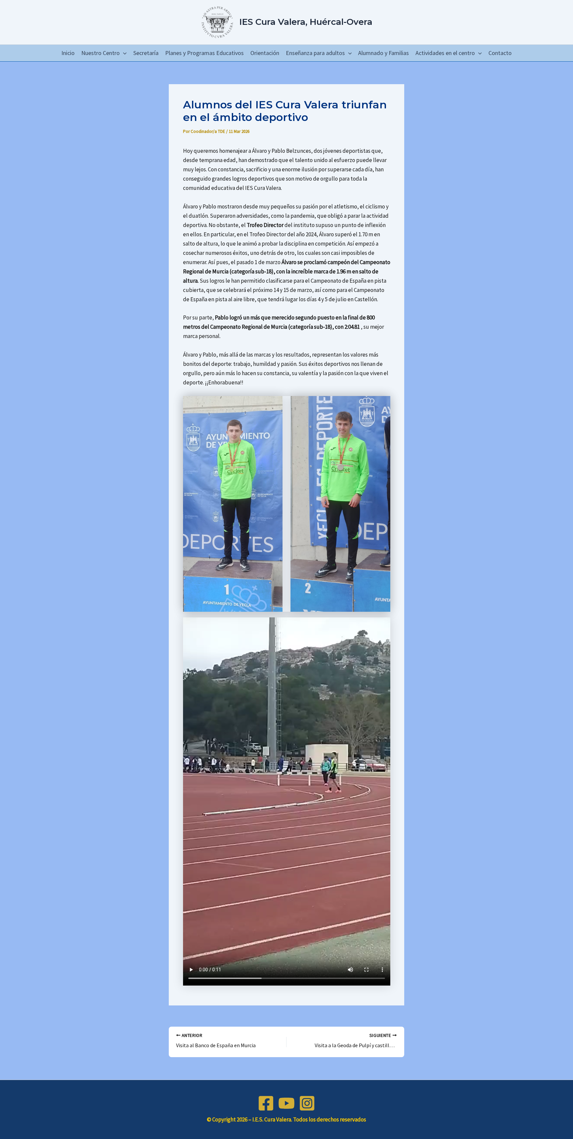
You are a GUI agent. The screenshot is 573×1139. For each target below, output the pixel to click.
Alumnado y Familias (383, 53)
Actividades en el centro (445, 53)
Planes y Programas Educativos (204, 53)
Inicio (68, 53)
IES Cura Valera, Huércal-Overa (305, 22)
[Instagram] (307, 1103)
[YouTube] (286, 1103)
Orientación (264, 53)
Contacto (500, 53)
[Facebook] (266, 1103)
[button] (123, 53)
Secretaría (146, 53)
